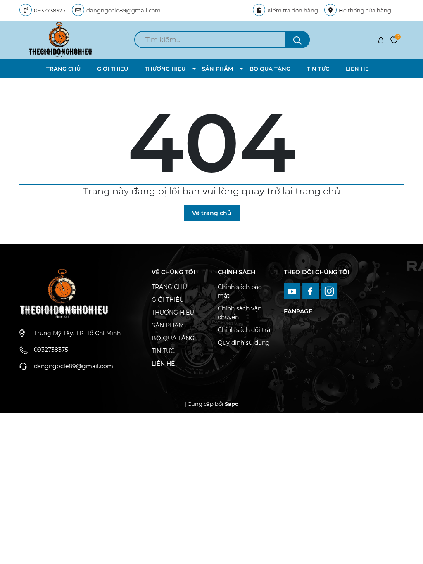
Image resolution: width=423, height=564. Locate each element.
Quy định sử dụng (244, 342)
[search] (297, 39)
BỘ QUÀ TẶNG (270, 68)
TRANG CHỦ (63, 68)
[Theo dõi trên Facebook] (311, 290)
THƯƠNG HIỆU (165, 68)
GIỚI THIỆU (112, 68)
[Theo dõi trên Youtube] (293, 290)
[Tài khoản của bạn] (381, 39)
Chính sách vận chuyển (239, 313)
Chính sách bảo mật (240, 291)
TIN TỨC (318, 68)
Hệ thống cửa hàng (365, 10)
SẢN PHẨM (217, 68)
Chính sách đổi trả (244, 330)
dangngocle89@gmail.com (123, 10)
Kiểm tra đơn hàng (292, 10)
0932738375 (49, 10)
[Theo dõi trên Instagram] (329, 290)
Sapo (231, 403)
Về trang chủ (211, 213)
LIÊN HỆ (357, 68)
